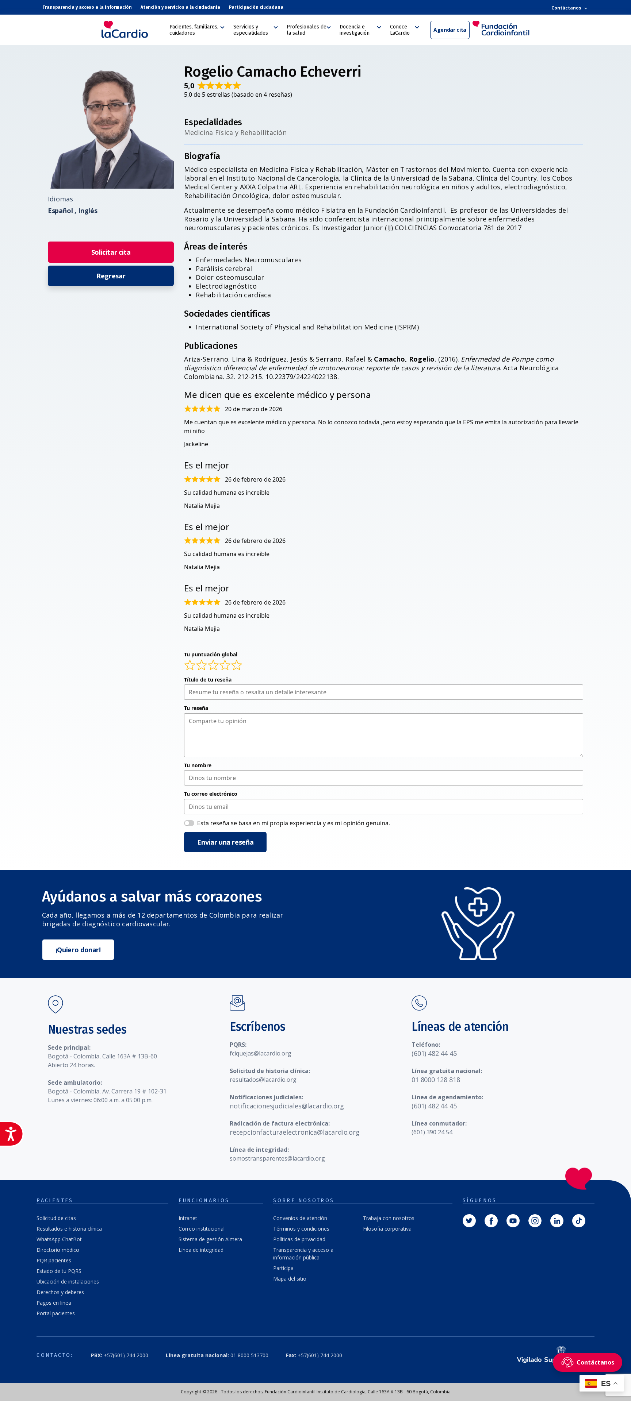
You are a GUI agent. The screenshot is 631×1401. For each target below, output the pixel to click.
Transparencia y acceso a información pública (303, 1253)
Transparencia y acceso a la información (87, 7)
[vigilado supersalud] (547, 1355)
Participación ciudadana (256, 7)
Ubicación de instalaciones (68, 1281)
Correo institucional (202, 1228)
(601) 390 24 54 (432, 1132)
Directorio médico (58, 1249)
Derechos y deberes (60, 1292)
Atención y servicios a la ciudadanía (180, 7)
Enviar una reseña (225, 842)
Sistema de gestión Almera (210, 1239)
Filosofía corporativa (387, 1228)
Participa (283, 1268)
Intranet (188, 1218)
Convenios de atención (300, 1218)
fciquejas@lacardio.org (260, 1053)
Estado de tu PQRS (59, 1270)
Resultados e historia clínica (69, 1228)
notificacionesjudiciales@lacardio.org (287, 1105)
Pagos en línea (54, 1302)
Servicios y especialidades (250, 30)
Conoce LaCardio (400, 30)
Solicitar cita (111, 252)
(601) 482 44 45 (434, 1053)
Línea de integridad (201, 1249)
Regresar (110, 275)
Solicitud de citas (56, 1218)
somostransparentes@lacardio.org (277, 1158)
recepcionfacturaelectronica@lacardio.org (295, 1132)
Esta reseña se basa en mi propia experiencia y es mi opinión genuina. (293, 823)
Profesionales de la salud (306, 30)
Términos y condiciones (301, 1228)
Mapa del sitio (289, 1278)
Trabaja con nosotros (388, 1218)
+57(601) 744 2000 (119, 1355)
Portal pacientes (56, 1313)
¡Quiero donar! (78, 949)
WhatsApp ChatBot (59, 1239)
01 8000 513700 (217, 1355)
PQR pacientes (54, 1260)
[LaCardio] (133, 29)
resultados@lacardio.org (263, 1080)
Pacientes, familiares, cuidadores (193, 30)
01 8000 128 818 (436, 1079)
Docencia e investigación (355, 30)
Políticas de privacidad (299, 1239)
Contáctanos (567, 8)
